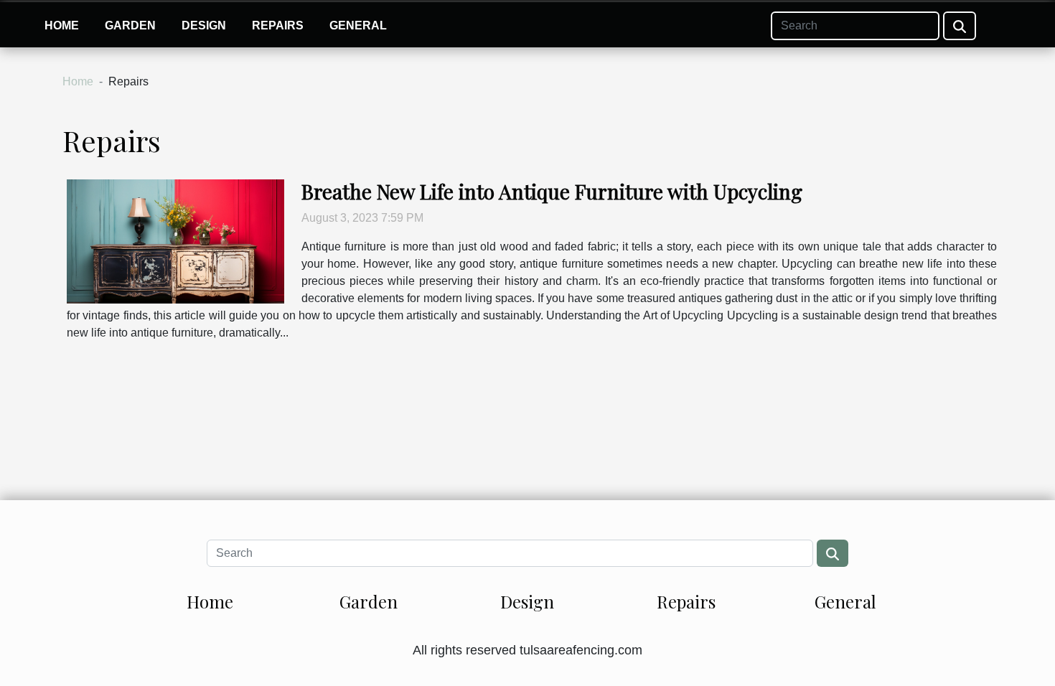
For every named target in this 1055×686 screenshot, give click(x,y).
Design (204, 25)
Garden (130, 25)
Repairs (278, 25)
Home (61, 25)
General (358, 25)
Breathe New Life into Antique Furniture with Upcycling (551, 191)
